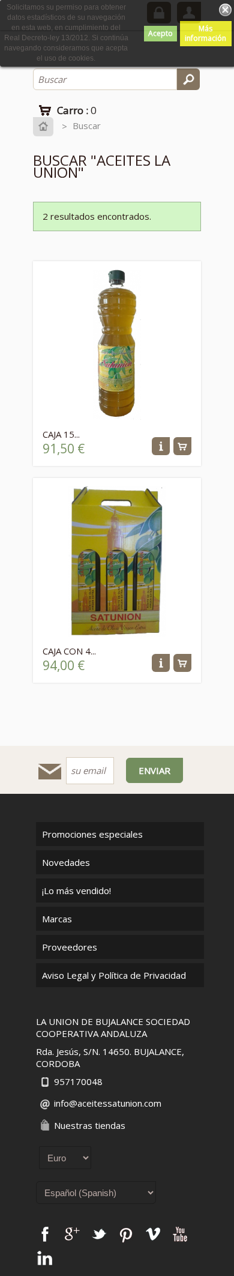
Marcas (57, 919)
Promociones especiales (92, 834)
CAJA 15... (61, 434)
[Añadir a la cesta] (182, 452)
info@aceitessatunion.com (107, 1103)
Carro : (77, 110)
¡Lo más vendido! (76, 890)
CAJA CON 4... (69, 651)
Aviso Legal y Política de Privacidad (114, 975)
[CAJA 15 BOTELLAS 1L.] (117, 416)
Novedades (66, 862)
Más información (205, 33)
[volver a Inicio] (46, 126)
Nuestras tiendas (89, 1125)
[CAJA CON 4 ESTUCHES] (117, 633)
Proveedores (69, 947)
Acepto (160, 33)
